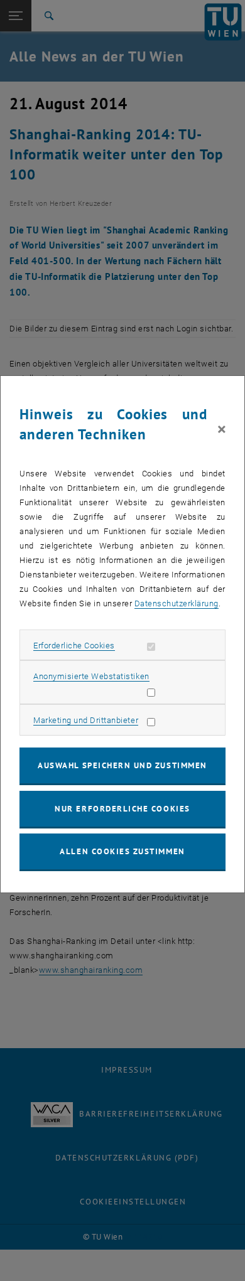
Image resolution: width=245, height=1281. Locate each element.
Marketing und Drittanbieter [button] (85, 720)
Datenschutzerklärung (176, 603)
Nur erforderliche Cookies (122, 808)
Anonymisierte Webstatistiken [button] (91, 676)
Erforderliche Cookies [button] (74, 645)
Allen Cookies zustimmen (122, 851)
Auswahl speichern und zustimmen (122, 765)
